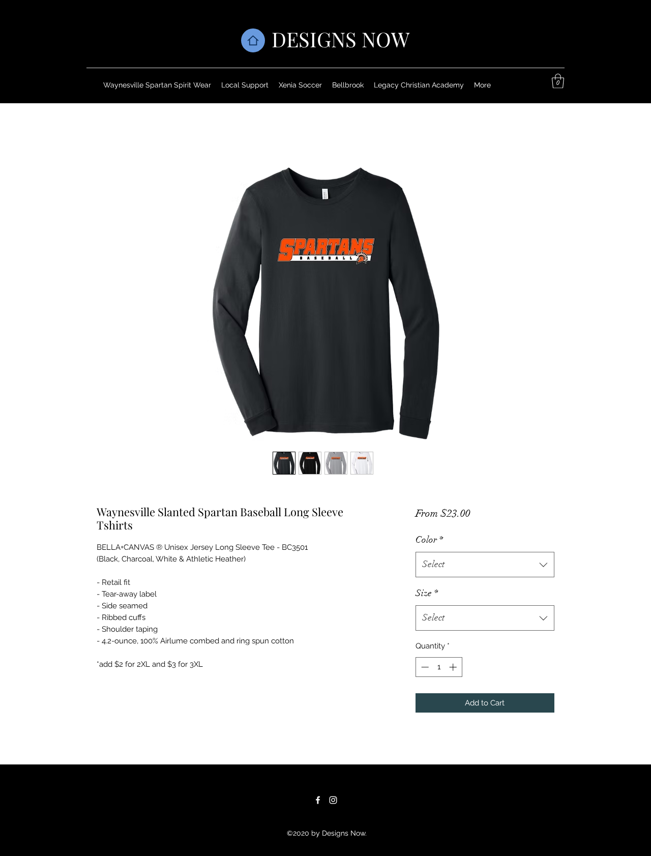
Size (427, 593)
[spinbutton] (438, 667)
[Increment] (454, 667)
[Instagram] (333, 800)
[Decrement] (424, 667)
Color (429, 539)
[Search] (564, 51)
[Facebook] (318, 800)
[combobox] (485, 564)
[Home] (253, 40)
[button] (558, 81)
